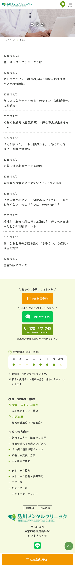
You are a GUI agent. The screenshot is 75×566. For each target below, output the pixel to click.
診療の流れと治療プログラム (29, 443)
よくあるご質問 (21, 461)
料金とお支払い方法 (23, 455)
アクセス (17, 482)
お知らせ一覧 (20, 488)
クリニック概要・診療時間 (27, 476)
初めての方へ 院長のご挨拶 (29, 437)
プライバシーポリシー (25, 494)
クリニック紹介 (21, 470)
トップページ (9, 39)
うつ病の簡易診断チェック (27, 449)
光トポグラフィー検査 (25, 411)
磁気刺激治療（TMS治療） (27, 422)
